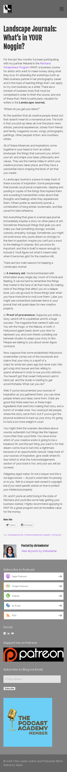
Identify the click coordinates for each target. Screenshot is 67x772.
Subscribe (9, 688)
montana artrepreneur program (37, 535)
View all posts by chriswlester (39, 551)
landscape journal (15, 535)
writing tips (56, 535)
